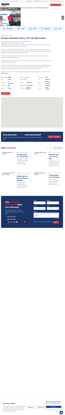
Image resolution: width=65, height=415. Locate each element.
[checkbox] (34, 221)
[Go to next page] (50, 148)
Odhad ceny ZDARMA (54, 136)
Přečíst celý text (4, 73)
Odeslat (56, 222)
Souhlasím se (38, 221)
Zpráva (35, 211)
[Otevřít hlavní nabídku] (62, 5)
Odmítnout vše (41, 407)
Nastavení (30, 407)
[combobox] (30, 1)
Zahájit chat (53, 406)
